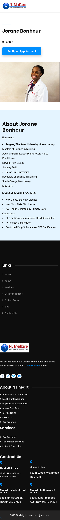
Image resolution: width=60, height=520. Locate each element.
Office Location (32, 365)
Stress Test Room (11, 408)
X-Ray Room (9, 412)
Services (9, 287)
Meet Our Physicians (13, 399)
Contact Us (11, 313)
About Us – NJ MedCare (15, 394)
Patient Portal (12, 300)
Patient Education (12, 446)
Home (8, 274)
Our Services (9, 437)
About (8, 280)
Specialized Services (13, 441)
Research (7, 417)
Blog (7, 306)
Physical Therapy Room (15, 403)
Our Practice (9, 422)
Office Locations (14, 293)
